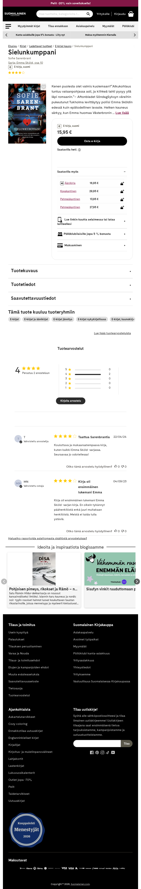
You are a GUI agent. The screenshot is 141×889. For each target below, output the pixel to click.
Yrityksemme (82, 674)
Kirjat (23, 46)
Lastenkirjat (16, 766)
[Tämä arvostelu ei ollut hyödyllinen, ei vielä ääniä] (122, 466)
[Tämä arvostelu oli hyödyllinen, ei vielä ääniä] (115, 466)
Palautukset (16, 639)
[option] (40, 35)
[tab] (70, 271)
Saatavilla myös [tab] (67, 171)
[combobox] (64, 13)
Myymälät (108, 26)
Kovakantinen (68, 191)
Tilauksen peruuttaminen (25, 646)
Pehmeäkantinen (70, 199)
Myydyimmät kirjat (29, 26)
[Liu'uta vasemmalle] (6, 35)
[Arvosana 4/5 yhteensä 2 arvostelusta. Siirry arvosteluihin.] (17, 72)
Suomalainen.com (80, 884)
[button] (8, 26)
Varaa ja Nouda (18, 653)
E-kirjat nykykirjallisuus (92, 319)
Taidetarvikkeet (19, 794)
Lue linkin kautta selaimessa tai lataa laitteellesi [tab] (86, 222)
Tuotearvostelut (19, 695)
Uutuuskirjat (16, 801)
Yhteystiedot (82, 667)
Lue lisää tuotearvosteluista (112, 333)
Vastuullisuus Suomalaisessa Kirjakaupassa (101, 681)
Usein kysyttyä (18, 632)
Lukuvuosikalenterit (21, 773)
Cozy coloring (17, 724)
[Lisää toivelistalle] (43, 87)
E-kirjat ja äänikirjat (36, 319)
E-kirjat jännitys (62, 319)
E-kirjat (14, 319)
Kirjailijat (14, 745)
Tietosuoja (15, 688)
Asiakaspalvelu (85, 26)
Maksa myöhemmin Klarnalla (100, 34)
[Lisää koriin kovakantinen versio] (122, 191)
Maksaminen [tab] (73, 245)
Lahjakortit (15, 759)
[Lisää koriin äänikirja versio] (122, 183)
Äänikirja (70, 183)
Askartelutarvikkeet (21, 717)
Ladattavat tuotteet (40, 46)
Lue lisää (122, 113)
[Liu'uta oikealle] (134, 35)
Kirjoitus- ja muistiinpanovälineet (30, 752)
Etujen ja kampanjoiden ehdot (28, 667)
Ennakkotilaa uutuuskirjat (25, 731)
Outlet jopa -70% (20, 780)
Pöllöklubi (128, 26)
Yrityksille (103, 14)
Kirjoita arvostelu (70, 400)
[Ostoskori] (131, 13)
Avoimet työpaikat (86, 639)
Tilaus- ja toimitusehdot (24, 660)
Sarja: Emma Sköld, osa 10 (25, 62)
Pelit (11, 787)
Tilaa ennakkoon (58, 26)
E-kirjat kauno (63, 46)
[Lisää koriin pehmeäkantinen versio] (122, 199)
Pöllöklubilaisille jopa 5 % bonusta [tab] (87, 234)
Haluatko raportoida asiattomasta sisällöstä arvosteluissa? (47, 538)
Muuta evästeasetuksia (23, 674)
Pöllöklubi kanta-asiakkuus (91, 653)
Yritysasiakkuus (83, 660)
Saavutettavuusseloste (23, 681)
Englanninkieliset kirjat (23, 738)
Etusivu (12, 46)
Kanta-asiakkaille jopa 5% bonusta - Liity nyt (40, 34)
